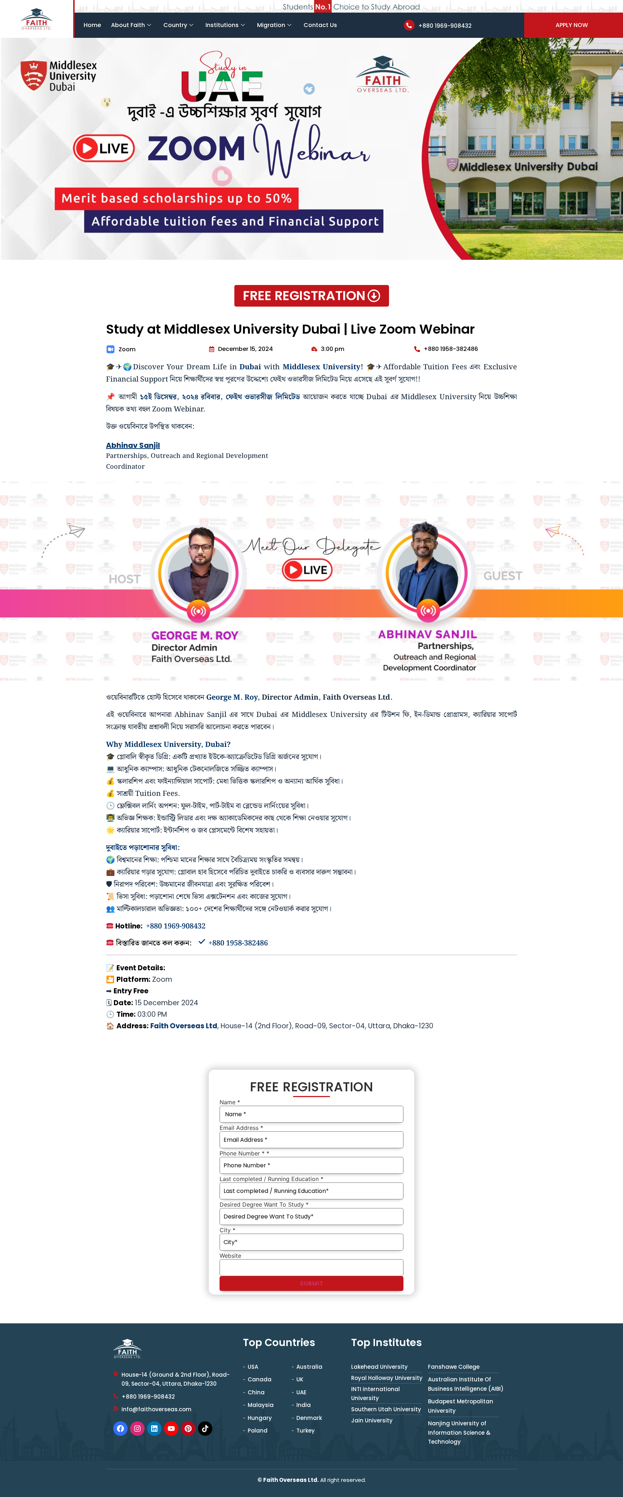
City (227, 1230)
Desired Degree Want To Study (264, 1204)
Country (175, 25)
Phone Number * (244, 1153)
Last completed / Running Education (271, 1179)
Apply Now (572, 25)
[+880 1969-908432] (409, 25)
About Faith (128, 25)
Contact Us (320, 25)
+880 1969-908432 (445, 26)
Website (230, 1255)
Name (230, 1102)
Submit (311, 1283)
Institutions (222, 25)
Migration (271, 25)
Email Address (241, 1128)
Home (92, 25)
